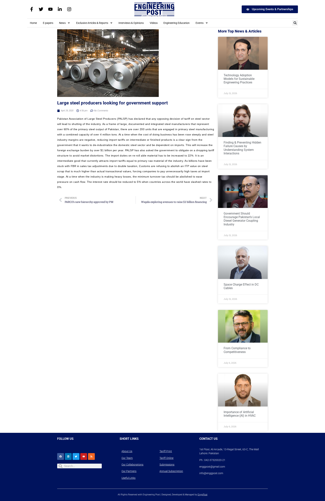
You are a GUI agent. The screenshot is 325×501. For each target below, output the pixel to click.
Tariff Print (165, 451)
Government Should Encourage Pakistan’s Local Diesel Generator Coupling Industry (242, 219)
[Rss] (91, 456)
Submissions (166, 464)
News (62, 22)
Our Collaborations (132, 464)
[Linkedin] (68, 456)
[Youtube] (50, 9)
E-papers (48, 22)
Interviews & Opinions (131, 22)
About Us (126, 451)
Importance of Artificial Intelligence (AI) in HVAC (240, 413)
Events (200, 22)
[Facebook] (60, 456)
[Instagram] (69, 9)
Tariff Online (166, 457)
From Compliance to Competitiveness (237, 350)
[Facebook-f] (31, 9)
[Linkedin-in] (59, 9)
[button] (295, 23)
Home (33, 22)
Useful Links (128, 477)
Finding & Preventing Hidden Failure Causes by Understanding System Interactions (242, 148)
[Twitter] (41, 9)
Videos (154, 22)
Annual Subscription (171, 471)
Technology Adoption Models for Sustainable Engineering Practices (239, 78)
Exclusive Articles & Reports (92, 22)
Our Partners (128, 471)
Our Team (127, 457)
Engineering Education (176, 22)
